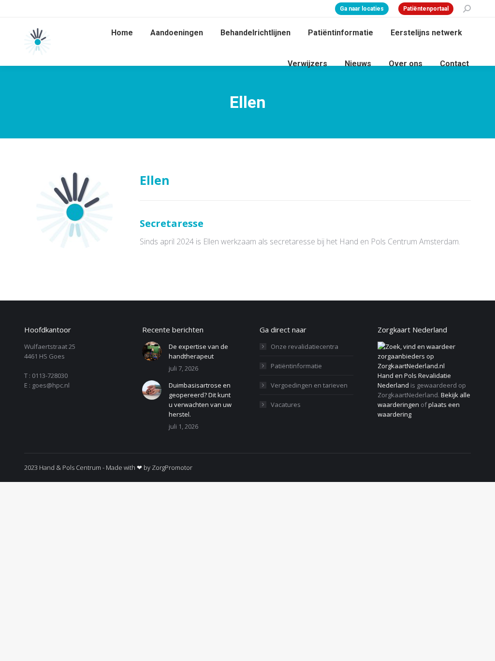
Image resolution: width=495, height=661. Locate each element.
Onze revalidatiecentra (304, 346)
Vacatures (286, 404)
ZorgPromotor (172, 467)
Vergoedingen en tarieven (309, 385)
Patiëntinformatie (296, 365)
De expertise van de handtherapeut (198, 351)
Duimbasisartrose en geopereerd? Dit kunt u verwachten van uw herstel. (200, 400)
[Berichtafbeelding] (151, 351)
